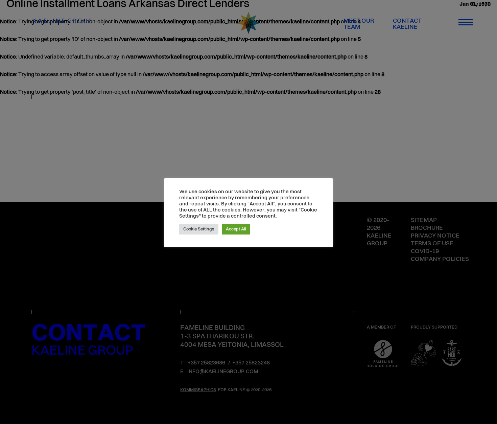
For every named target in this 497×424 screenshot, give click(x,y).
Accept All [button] (236, 229)
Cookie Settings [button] (198, 229)
